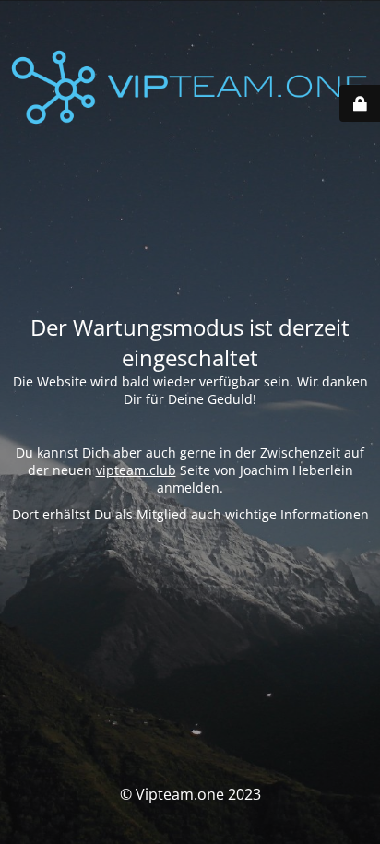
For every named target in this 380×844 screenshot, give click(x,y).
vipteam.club (136, 470)
